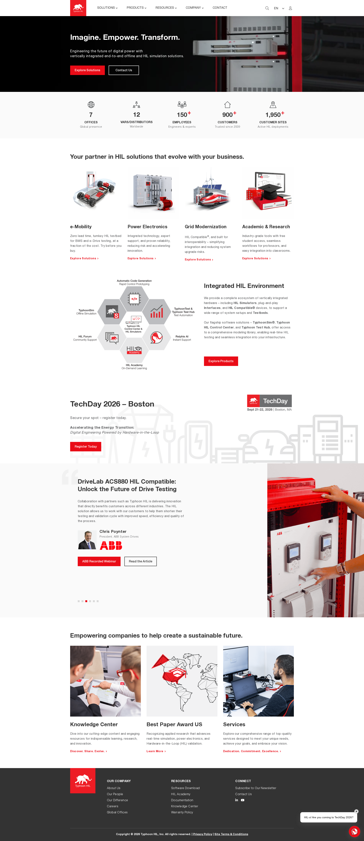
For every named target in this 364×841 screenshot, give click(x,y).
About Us (114, 788)
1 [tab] (79, 601)
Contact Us (123, 70)
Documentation (182, 800)
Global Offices (117, 812)
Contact (220, 8)
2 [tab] (82, 601)
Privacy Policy (202, 834)
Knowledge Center (184, 806)
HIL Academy (181, 794)
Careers (112, 806)
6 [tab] (98, 601)
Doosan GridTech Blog (98, 575)
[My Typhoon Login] (290, 8)
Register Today (86, 447)
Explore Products (221, 361)
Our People (115, 794)
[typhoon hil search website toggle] (267, 8)
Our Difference (117, 800)
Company (193, 8)
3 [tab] (86, 601)
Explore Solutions (87, 70)
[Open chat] (354, 831)
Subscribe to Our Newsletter (255, 788)
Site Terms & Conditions (231, 834)
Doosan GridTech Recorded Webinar (108, 588)
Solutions (106, 8)
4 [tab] (90, 601)
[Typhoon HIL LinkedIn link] (236, 801)
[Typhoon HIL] (78, 8)
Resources (164, 8)
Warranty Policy (182, 812)
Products (135, 8)
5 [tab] (94, 601)
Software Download (185, 788)
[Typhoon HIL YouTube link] (242, 801)
